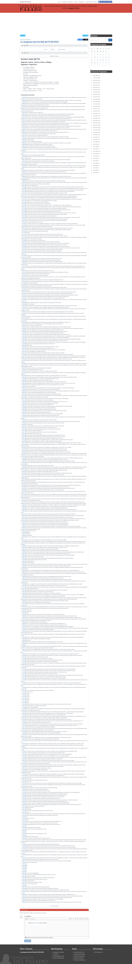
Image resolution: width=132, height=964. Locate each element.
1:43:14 (24, 838)
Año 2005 (96, 125)
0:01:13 (24, 109)
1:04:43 (24, 612)
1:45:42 (24, 862)
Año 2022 (96, 85)
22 (108, 60)
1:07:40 (24, 637)
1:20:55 (24, 724)
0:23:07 (24, 284)
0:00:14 (24, 100)
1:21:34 (24, 728)
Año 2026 (96, 75)
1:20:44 (24, 722)
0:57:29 (24, 561)
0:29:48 (24, 337)
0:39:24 (24, 412)
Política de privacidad (79, 954)
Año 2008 (96, 118)
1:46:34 (24, 865)
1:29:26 (24, 793)
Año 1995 (96, 149)
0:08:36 (24, 170)
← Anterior (23, 35)
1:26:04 (24, 766)
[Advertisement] (66, 23)
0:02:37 (24, 120)
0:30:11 (24, 340)
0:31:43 (24, 352)
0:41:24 (24, 429)
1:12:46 (24, 676)
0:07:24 (24, 159)
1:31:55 (24, 810)
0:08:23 (24, 167)
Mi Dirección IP (99, 952)
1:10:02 (24, 655)
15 (108, 57)
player (53, 49)
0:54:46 (24, 541)
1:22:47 (24, 739)
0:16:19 (24, 228)
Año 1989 (96, 163)
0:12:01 (24, 197)
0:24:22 (24, 295)
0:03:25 (24, 127)
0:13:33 (24, 208)
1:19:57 (24, 716)
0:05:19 (24, 143)
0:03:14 (24, 126)
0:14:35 (24, 216)
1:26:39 (24, 771)
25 (97, 62)
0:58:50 (24, 565)
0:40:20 (24, 419)
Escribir (26, 918)
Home (59, 1)
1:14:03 (24, 687)
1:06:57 (24, 629)
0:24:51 (24, 298)
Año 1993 (96, 153)
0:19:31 (24, 251)
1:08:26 (24, 641)
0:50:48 (24, 509)
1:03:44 (24, 606)
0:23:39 (24, 288)
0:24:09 (24, 293)
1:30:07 (24, 798)
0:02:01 (24, 115)
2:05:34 (24, 900)
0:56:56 (24, 559)
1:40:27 (24, 833)
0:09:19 (24, 176)
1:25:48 (24, 765)
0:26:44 (24, 313)
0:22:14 (24, 276)
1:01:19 (24, 587)
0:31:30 (24, 351)
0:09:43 (24, 180)
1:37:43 (24, 826)
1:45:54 (24, 864)
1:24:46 (24, 757)
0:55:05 (24, 545)
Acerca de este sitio (79, 952)
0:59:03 (24, 567)
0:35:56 (24, 387)
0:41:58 (24, 433)
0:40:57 (24, 424)
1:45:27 (24, 860)
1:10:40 (24, 660)
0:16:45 (24, 231)
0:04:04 (24, 133)
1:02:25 (24, 596)
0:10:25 (24, 187)
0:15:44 (24, 223)
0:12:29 (24, 200)
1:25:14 (24, 760)
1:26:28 (24, 769)
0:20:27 (24, 260)
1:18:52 (24, 708)
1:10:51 (24, 661)
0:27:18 (24, 319)
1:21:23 (24, 727)
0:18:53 (24, 246)
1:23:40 (24, 748)
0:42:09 (24, 435)
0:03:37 (24, 129)
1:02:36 (24, 597)
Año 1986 (96, 170)
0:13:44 (24, 209)
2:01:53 (24, 876)
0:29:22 (24, 334)
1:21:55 (24, 731)
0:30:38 (24, 343)
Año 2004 (97, 127)
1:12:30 (24, 675)
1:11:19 (24, 666)
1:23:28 (24, 745)
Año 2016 (96, 99)
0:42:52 (24, 439)
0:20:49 (24, 263)
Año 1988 (96, 165)
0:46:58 (24, 473)
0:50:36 (24, 508)
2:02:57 (24, 883)
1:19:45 (24, 714)
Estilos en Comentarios (79, 960)
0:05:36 (24, 144)
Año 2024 (96, 80)
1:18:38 (24, 707)
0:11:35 (24, 194)
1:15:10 (24, 693)
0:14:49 (24, 217)
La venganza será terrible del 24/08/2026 (32, 952)
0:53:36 (24, 532)
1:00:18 (24, 578)
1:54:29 (24, 874)
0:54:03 (24, 535)
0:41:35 (24, 430)
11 (97, 57)
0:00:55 (24, 106)
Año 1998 (96, 141)
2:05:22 (24, 899)
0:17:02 (24, 232)
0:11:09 (24, 191)
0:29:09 (24, 333)
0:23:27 (24, 287)
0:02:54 (24, 123)
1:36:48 (24, 824)
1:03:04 (24, 600)
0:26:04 (24, 307)
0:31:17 (24, 349)
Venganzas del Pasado (25, 1)
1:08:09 (24, 640)
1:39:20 (24, 830)
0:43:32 (24, 444)
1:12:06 (24, 672)
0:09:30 (24, 177)
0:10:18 (24, 185)
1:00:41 (24, 581)
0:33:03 (24, 363)
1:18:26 (24, 705)
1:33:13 (24, 816)
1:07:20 (24, 634)
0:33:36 (24, 368)
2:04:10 (24, 890)
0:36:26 (24, 390)
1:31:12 (24, 806)
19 (100, 60)
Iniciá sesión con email (91, 1)
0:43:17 (24, 442)
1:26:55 (24, 774)
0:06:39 (24, 152)
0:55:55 (24, 552)
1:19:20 (24, 711)
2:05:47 (24, 902)
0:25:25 (24, 302)
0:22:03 (24, 275)
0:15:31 (24, 222)
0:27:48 (24, 323)
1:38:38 (24, 827)
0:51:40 (24, 517)
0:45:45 (24, 462)
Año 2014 (96, 104)
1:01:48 (24, 591)
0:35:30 (24, 383)
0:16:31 (24, 229)
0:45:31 (24, 461)
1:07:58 (24, 638)
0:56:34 (24, 556)
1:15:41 (24, 695)
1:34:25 (24, 821)
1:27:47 (24, 781)
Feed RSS (55, 954)
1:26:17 (24, 768)
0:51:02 (24, 511)
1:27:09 (24, 775)
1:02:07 (24, 594)
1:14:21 (24, 690)
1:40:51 (24, 835)
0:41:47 (24, 432)
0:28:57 (24, 331)
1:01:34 (24, 590)
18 (97, 60)
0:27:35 (24, 322)
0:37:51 (24, 401)
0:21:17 (24, 267)
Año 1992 (96, 156)
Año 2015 (96, 101)
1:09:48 (24, 653)
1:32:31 (24, 813)
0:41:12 (24, 427)
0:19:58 (24, 255)
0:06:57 (24, 155)
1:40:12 (24, 832)
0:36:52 (24, 394)
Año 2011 (96, 111)
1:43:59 (24, 845)
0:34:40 (24, 377)
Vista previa (32, 918)
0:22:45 (24, 281)
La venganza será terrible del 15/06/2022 (39, 41)
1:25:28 (24, 761)
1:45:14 (24, 859)
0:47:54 (24, 482)
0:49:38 (24, 498)
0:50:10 (24, 505)
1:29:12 (24, 792)
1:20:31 (24, 720)
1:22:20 (24, 734)
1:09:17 (24, 649)
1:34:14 (24, 819)
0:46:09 (24, 467)
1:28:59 (24, 790)
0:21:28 (24, 270)
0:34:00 (24, 371)
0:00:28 (24, 102)
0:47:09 (24, 474)
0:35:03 (24, 380)
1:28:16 (24, 784)
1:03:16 (24, 602)
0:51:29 (24, 515)
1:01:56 (24, 593)
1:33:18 (24, 818)
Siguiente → (85, 35)
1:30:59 (24, 804)
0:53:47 (24, 533)
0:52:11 (24, 521)
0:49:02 (24, 491)
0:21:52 (24, 273)
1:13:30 (24, 682)
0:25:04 (24, 299)
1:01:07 (24, 585)
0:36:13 (24, 389)
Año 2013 (96, 106)
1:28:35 (24, 787)
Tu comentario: (27, 916)
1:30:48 (24, 803)
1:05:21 (24, 617)
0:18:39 (24, 244)
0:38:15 (24, 404)
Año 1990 (96, 160)
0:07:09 (24, 156)
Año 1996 (96, 146)
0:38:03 (24, 403)
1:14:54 (24, 692)
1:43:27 (24, 839)
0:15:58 (24, 225)
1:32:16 (24, 812)
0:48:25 (24, 486)
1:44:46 (24, 854)
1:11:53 (24, 670)
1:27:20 (24, 777)
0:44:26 (24, 451)
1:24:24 (24, 754)
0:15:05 (24, 219)
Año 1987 (96, 168)
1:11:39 (24, 669)
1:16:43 (24, 698)
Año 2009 (96, 115)
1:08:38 (24, 643)
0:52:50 (24, 526)
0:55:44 (24, 550)
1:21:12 (24, 725)
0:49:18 (24, 494)
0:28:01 (24, 325)
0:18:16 (24, 241)
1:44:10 (24, 847)
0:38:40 (24, 407)
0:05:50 (24, 146)
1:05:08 (24, 616)
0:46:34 (24, 470)
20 (103, 60)
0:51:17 (24, 514)
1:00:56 (24, 584)
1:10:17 (24, 657)
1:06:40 (24, 628)
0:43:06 (24, 441)
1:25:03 (24, 758)
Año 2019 (96, 92)
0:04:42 (24, 138)
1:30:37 (24, 801)
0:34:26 (24, 375)
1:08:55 (24, 646)
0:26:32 (24, 311)
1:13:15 (24, 679)
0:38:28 (24, 406)
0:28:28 (24, 328)
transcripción (62, 49)
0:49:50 (24, 501)
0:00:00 (24, 97)
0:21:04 (24, 266)
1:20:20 (24, 719)
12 (100, 57)
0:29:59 (24, 339)
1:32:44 (24, 815)
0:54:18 (24, 536)
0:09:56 (24, 182)
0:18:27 (24, 243)
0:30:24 (24, 342)
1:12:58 (24, 678)
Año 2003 (96, 130)
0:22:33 (24, 279)
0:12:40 (24, 202)
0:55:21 (24, 547)
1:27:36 (24, 780)
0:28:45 (24, 330)
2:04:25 (24, 891)
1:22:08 (24, 733)
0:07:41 (24, 161)
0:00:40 (24, 103)
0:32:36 (24, 359)
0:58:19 (24, 562)
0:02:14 (24, 117)
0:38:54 (24, 409)
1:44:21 (24, 848)
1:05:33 (24, 619)
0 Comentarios (54, 906)
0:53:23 (24, 530)
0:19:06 (24, 247)
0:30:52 (24, 346)
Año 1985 (96, 172)
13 (103, 57)
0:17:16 (24, 234)
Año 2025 (96, 78)
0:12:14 (24, 199)
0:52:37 (24, 524)
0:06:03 (24, 147)
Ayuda (75, 1)
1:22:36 (24, 737)
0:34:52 (24, 378)
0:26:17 (24, 308)
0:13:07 (24, 205)
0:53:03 (24, 527)
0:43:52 (24, 447)
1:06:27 (24, 626)
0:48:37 (24, 488)
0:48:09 (24, 485)
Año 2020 (96, 89)
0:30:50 (24, 345)
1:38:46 (24, 829)
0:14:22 (24, 214)
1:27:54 (24, 783)
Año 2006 (96, 123)
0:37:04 (24, 395)
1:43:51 (24, 844)
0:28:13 (24, 326)
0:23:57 (24, 291)
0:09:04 (24, 173)
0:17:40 (24, 237)
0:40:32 (24, 421)
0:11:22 (24, 193)
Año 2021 (96, 87)
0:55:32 (24, 549)
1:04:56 (24, 614)
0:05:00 (24, 139)
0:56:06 (24, 553)
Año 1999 (96, 139)
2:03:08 (24, 885)
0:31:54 (24, 354)
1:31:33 (24, 807)
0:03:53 (24, 132)
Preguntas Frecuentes (79, 956)
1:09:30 (24, 650)
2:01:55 (24, 877)
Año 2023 (96, 82)
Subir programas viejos (58, 956)
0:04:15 (24, 135)
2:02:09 (24, 879)
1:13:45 (24, 684)
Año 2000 (96, 137)
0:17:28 (24, 235)
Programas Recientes (67, 1)
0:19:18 (24, 249)
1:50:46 (24, 871)
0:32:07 (24, 355)
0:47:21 (24, 476)
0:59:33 (24, 571)
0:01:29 (24, 112)
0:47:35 (24, 479)
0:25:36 (24, 304)
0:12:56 (24, 203)
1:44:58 (24, 857)
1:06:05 (24, 623)
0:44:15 (24, 450)
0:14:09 (24, 212)
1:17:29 (24, 701)
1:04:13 (24, 609)
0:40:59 (24, 426)
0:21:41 (24, 272)
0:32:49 (24, 360)
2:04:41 (24, 894)
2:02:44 (24, 882)
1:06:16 (24, 625)
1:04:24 (24, 611)
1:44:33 (24, 851)
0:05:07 (24, 141)
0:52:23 (24, 523)
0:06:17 (24, 149)
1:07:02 (24, 631)
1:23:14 (24, 743)
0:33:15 (24, 365)
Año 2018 (96, 94)
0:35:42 (24, 384)
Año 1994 (96, 151)
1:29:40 (24, 795)
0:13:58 (24, 211)
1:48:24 (24, 867)
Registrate (81, 1)
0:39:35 (24, 413)
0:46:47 (24, 471)
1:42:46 (24, 836)
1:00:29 (24, 579)
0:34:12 (24, 372)
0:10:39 (24, 188)
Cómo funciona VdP (78, 958)
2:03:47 (24, 886)
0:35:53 (24, 386)
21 (106, 60)
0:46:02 (24, 465)
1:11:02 (24, 663)
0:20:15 (24, 258)
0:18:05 (24, 240)
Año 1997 (96, 144)
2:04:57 (24, 896)
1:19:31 (24, 713)
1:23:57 (24, 751)
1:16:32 (24, 696)
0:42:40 (24, 438)
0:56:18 (24, 555)
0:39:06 (24, 410)
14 (106, 57)
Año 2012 (96, 108)
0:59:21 (24, 570)
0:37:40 (24, 400)
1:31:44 (24, 809)
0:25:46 (24, 305)
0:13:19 (24, 206)
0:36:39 (24, 392)
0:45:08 (24, 458)
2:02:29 (24, 880)
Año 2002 (96, 132)
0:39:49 (24, 415)
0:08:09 (24, 165)
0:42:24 (24, 436)
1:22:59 (24, 740)
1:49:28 (24, 870)
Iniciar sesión (37, 923)
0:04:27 (24, 136)
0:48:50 (24, 489)
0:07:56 (24, 162)
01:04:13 (56, 82)
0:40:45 (24, 422)
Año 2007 (96, 120)
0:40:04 (24, 416)
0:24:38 (24, 296)
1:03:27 (24, 603)
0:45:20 (24, 459)
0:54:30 (24, 540)
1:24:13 (24, 752)
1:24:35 (24, 755)
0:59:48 (24, 573)
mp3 (46, 49)
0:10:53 (24, 190)
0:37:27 (24, 398)
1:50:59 (24, 873)
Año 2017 (96, 97)
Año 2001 (96, 134)
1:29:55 (24, 796)
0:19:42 (24, 252)
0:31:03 (24, 348)
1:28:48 (24, 789)
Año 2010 (96, 113)
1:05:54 (24, 622)
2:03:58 (24, 888)
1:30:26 (24, 800)
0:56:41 (24, 558)
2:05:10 (24, 897)
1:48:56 (24, 868)
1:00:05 (24, 576)
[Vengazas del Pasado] (31, 10)
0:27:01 (24, 316)
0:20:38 (24, 261)
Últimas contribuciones (58, 958)
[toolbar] (78, 919)
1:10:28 (24, 658)
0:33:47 (24, 369)
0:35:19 (24, 381)
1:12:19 (24, 673)
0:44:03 (24, 448)
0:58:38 (24, 564)
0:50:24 (24, 506)
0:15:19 (24, 220)
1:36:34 (24, 823)
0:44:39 (24, 453)
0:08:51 (24, 171)
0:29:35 (24, 336)
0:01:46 (24, 114)
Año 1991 (96, 158)
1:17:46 (24, 702)
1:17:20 (24, 699)
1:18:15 (24, 704)
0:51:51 (24, 518)
